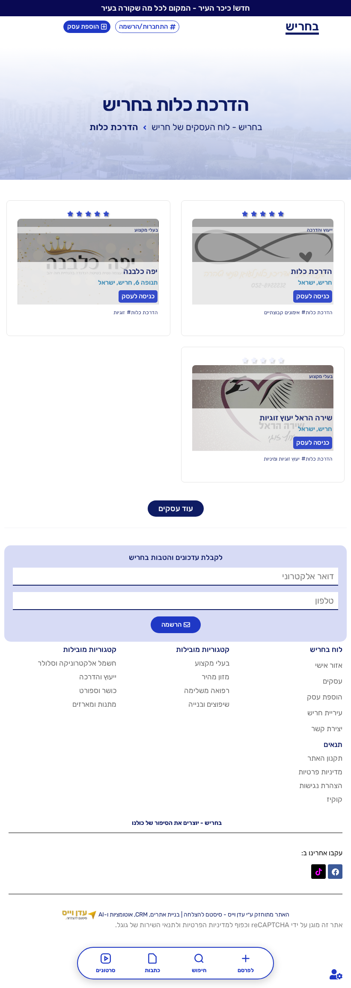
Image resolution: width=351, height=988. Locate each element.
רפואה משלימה (206, 690)
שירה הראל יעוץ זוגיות (295, 418)
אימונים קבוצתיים (282, 312)
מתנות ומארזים (94, 704)
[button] (176, 624)
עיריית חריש (324, 712)
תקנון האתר (324, 758)
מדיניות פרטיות (320, 772)
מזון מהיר (215, 677)
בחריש (302, 26)
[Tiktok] (318, 871)
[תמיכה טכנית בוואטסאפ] (334, 974)
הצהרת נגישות (320, 785)
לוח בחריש (326, 649)
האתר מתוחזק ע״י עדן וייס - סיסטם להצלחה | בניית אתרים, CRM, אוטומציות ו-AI (193, 914)
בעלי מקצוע (212, 663)
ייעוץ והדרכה (97, 677)
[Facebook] (335, 871)
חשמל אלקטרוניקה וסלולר (77, 663)
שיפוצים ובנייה (208, 704)
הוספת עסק (324, 697)
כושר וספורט (97, 690)
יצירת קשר (326, 728)
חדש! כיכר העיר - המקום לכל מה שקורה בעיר (175, 8)
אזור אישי (328, 665)
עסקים (332, 681)
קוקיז (334, 799)
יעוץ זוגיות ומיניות (282, 459)
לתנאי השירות (159, 925)
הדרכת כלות (311, 271)
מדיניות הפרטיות (205, 925)
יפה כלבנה (140, 271)
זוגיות (119, 312)
